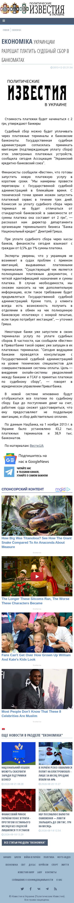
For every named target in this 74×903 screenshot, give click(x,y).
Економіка (17, 41)
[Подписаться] (27, 459)
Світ (23, 864)
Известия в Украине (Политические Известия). (38, 896)
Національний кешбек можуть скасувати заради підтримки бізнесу (16, 773)
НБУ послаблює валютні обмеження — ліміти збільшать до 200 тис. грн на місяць (55, 820)
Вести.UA (37, 445)
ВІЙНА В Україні (32, 857)
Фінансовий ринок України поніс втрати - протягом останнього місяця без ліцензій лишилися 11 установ (16, 822)
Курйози (43, 864)
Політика (49, 857)
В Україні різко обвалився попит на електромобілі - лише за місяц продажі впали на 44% (55, 773)
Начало (7, 857)
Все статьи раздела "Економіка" (24, 842)
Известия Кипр (26, 872)
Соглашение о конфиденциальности (32, 880)
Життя (65, 864)
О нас (59, 880)
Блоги (17, 857)
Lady (39, 872)
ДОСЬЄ (32, 864)
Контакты (50, 872)
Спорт (55, 864)
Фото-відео (64, 857)
